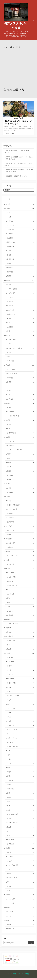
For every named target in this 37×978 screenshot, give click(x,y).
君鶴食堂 (20, 378)
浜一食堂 (20, 818)
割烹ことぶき (20, 242)
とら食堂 (20, 857)
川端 (20, 793)
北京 (20, 755)
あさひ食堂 (20, 662)
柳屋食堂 (20, 797)
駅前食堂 (20, 276)
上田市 (20, 208)
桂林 (20, 806)
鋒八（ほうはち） (20, 840)
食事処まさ (20, 929)
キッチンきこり (20, 585)
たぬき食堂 (20, 564)
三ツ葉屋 (20, 301)
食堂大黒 (20, 399)
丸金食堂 (20, 238)
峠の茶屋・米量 (20, 878)
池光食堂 (20, 649)
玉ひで (20, 390)
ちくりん (20, 221)
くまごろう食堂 (20, 289)
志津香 (20, 251)
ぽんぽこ (20, 717)
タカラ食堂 (20, 445)
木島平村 (20, 539)
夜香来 (20, 776)
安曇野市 (20, 462)
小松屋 (20, 924)
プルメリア (20, 734)
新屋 (20, 645)
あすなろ (20, 501)
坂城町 (20, 403)
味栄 (20, 590)
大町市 (20, 437)
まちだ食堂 (20, 412)
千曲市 (20, 365)
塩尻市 (20, 420)
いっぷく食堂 (20, 640)
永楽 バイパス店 (20, 814)
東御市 (20, 551)
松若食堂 (20, 382)
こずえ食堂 (20, 361)
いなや (20, 284)
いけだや (20, 666)
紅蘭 (20, 429)
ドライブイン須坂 (20, 865)
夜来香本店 (20, 522)
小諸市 (20, 496)
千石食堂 (20, 763)
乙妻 (20, 751)
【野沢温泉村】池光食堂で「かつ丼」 (16, 176)
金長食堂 (20, 327)
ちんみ (20, 700)
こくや (20, 488)
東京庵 (20, 886)
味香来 (20, 772)
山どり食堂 (20, 310)
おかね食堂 (20, 679)
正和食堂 (20, 424)
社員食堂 (20, 318)
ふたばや (20, 861)
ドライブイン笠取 (20, 623)
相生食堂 (20, 272)
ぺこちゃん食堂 (20, 373)
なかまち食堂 (20, 899)
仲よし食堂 (20, 530)
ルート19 (20, 742)
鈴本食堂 (20, 352)
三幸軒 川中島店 (20, 746)
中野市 (20, 280)
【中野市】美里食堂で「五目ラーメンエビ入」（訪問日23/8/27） (18, 158)
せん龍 (20, 687)
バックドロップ (20, 729)
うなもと (20, 217)
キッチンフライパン (20, 416)
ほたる (7, 133)
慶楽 (20, 598)
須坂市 (20, 848)
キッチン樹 (20, 229)
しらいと (20, 632)
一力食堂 (20, 297)
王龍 (20, 395)
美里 (20, 323)
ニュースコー (20, 869)
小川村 (20, 484)
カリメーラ (20, 725)
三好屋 (20, 471)
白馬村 (20, 606)
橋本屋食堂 (20, 479)
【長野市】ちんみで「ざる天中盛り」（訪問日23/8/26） (18, 164)
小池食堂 (20, 547)
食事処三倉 (20, 844)
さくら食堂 (20, 573)
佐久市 (20, 335)
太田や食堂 (20, 594)
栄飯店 (20, 801)
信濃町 (20, 356)
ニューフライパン (20, 556)
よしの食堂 (20, 441)
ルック (20, 916)
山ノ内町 (20, 526)
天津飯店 (20, 780)
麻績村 (20, 920)
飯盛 (20, 331)
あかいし (20, 212)
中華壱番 (20, 513)
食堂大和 (20, 492)
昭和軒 (20, 454)
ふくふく (20, 704)
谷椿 (20, 602)
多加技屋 (20, 306)
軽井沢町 (20, 628)
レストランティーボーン (20, 348)
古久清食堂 (20, 517)
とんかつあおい (20, 369)
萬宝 (20, 835)
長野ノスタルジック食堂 (21, 974)
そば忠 (20, 691)
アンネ (20, 467)
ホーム (5, 47)
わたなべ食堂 (20, 543)
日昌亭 (20, 255)
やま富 (20, 721)
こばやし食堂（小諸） (20, 505)
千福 (20, 768)
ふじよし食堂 (20, 708)
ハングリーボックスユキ (20, 450)
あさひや (20, 657)
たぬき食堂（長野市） (20, 695)
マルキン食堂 (20, 293)
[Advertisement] (18, 68)
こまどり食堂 (20, 340)
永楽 (20, 810)
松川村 (20, 560)
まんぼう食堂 (20, 577)
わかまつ (20, 581)
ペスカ (20, 344)
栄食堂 (20, 263)
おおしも (20, 611)
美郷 (20, 458)
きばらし (20, 407)
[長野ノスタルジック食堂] (16, 12)
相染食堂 (20, 267)
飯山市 (20, 895)
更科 (20, 882)
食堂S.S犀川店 (20, 433)
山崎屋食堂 (20, 789)
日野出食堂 (20, 259)
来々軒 (20, 534)
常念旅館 (20, 475)
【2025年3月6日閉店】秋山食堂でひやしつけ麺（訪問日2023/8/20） (18, 171)
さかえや (20, 912)
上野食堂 (20, 234)
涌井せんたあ (20, 314)
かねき (20, 852)
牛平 (20, 386)
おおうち (20, 674)
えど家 (20, 670)
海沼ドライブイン (20, 823)
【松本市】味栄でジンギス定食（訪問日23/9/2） (16, 152)
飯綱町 (20, 907)
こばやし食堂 (20, 683)
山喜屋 (20, 784)
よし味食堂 (20, 225)
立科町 (20, 619)
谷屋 (20, 890)
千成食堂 (20, 873)
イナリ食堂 (20, 903)
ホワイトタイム (20, 738)
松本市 (20, 568)
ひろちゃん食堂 (20, 509)
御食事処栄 (20, 246)
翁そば (20, 831)
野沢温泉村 (20, 636)
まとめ (20, 204)
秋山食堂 (20, 827)
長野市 (12, 47)
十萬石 (20, 759)
